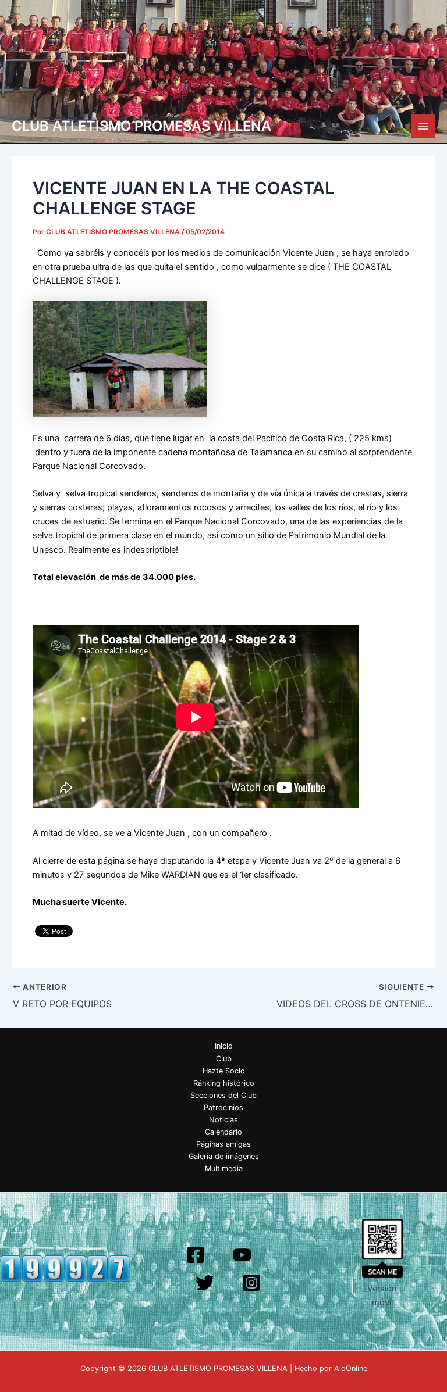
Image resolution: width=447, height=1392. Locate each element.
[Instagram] (251, 1283)
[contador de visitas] (65, 1268)
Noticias (223, 1119)
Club (224, 1058)
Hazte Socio (224, 1071)
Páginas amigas (223, 1144)
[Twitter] (205, 1283)
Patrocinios (223, 1107)
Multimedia (224, 1168)
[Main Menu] (423, 126)
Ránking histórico (223, 1083)
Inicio (224, 1046)
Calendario (223, 1132)
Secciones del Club (223, 1095)
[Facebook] (196, 1255)
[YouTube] (242, 1255)
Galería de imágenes (224, 1156)
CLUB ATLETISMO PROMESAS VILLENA (141, 125)
